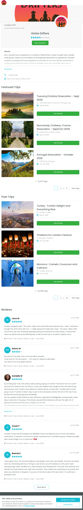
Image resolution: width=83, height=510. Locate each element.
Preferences (68, 505)
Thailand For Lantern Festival (54, 235)
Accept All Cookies (68, 500)
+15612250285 (13, 75)
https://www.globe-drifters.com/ (18, 79)
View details (58, 114)
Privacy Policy (29, 506)
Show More (41, 487)
